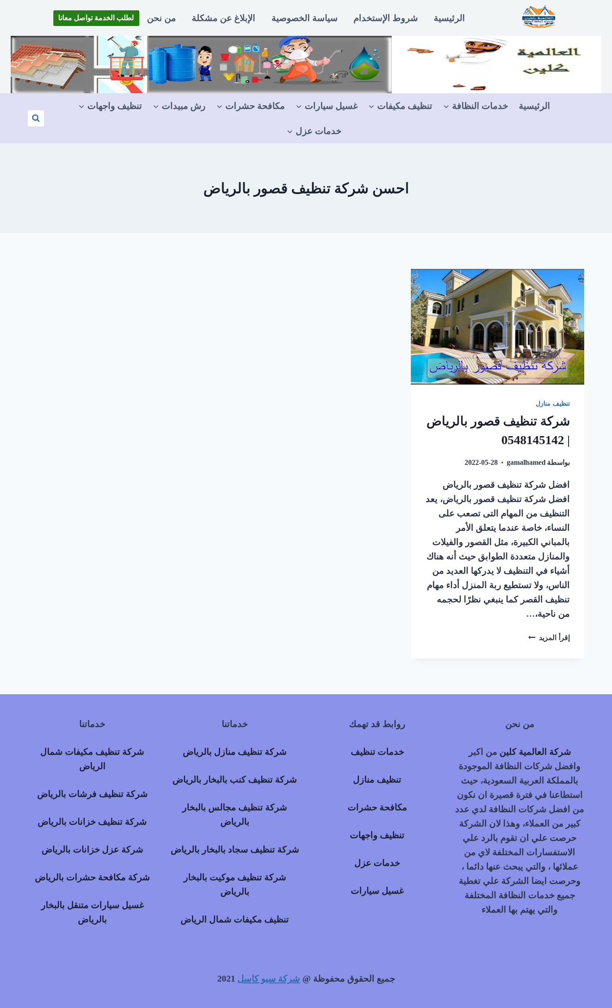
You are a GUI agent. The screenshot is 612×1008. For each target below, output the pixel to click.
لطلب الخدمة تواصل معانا (96, 18)
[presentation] (497, 327)
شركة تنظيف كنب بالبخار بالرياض (234, 779)
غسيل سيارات (377, 891)
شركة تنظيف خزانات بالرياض (92, 821)
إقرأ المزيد (549, 637)
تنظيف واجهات (377, 835)
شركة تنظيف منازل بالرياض (235, 752)
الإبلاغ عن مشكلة (223, 18)
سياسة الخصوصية (305, 18)
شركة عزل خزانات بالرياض (92, 849)
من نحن (161, 18)
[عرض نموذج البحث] (36, 118)
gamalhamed (526, 462)
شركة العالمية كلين (535, 752)
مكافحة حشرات (377, 807)
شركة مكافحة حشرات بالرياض (92, 877)
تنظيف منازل (553, 403)
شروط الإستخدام (385, 18)
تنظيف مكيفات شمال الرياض (235, 919)
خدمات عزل (377, 863)
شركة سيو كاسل (268, 978)
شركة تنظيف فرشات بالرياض (92, 794)
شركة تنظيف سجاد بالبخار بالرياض (235, 849)
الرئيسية (449, 18)
